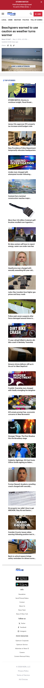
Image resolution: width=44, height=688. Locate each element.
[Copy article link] (14, 45)
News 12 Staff (6, 39)
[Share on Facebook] (8, 45)
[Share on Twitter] (11, 45)
